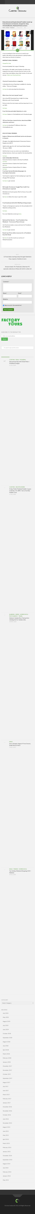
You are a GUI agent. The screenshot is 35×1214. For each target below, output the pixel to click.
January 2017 (7, 1102)
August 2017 (6, 1082)
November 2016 (7, 1111)
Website (5, 299)
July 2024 (5, 1013)
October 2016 (7, 1115)
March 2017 (6, 1094)
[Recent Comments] (22, 355)
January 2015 (7, 1151)
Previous (27, 32)
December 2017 (7, 1066)
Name (5, 293)
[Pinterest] (20, 14)
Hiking (17, 614)
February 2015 (7, 1147)
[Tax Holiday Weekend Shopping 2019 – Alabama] (4, 931)
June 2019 (6, 1029)
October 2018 (7, 1033)
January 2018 (7, 1062)
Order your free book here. (14, 75)
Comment (6, 281)
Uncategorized (20, 487)
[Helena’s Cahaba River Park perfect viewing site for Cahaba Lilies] (4, 676)
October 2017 (7, 1074)
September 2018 (7, 1037)
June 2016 (6, 1119)
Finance (12, 27)
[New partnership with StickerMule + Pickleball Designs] (4, 421)
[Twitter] (11, 14)
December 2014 (7, 1155)
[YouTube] (23, 14)
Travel (21, 616)
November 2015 (7, 1123)
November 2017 (7, 1070)
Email (20, 293)
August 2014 (6, 1163)
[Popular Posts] (13, 355)
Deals (17, 359)
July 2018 (5, 1045)
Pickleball (23, 359)
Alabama (12, 614)
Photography (13, 616)
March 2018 (6, 1054)
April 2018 (6, 1050)
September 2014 (7, 1159)
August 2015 (6, 1127)
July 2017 (5, 1086)
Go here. (5, 156)
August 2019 (6, 1021)
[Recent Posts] (5, 355)
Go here (5, 89)
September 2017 (7, 1078)
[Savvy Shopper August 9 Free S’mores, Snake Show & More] (4, 803)
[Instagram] (17, 14)
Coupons (12, 359)
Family (7, 27)
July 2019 (5, 1025)
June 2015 (6, 1131)
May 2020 (6, 1017)
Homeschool (24, 614)
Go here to (5, 181)
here (5, 165)
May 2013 (6, 1180)
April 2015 (6, 1139)
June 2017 (6, 1090)
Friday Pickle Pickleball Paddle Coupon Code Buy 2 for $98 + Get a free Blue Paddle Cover (20, 490)
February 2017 (7, 1098)
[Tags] (30, 355)
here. (20, 214)
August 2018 (6, 1041)
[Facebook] (14, 14)
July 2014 (5, 1168)
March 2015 (6, 1143)
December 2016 (7, 1107)
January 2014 (7, 1176)
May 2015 (6, 1135)
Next (31, 32)
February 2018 (7, 1058)
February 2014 (7, 1172)
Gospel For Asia (7, 63)
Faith (4, 27)
